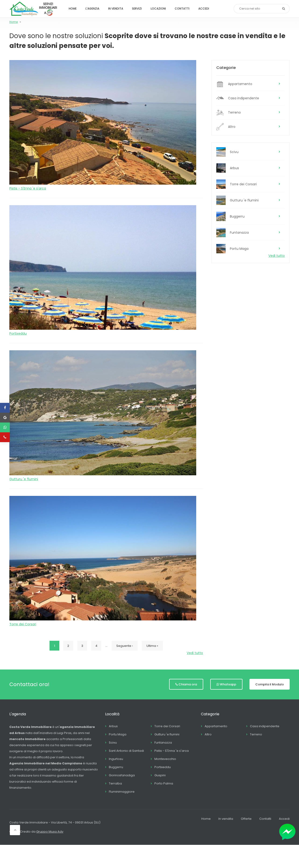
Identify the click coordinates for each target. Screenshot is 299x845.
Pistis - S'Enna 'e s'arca (27, 188)
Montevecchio (165, 759)
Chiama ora (187, 684)
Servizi (137, 9)
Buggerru (237, 216)
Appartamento (240, 84)
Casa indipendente (243, 98)
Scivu (234, 152)
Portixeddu (18, 333)
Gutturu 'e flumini (23, 479)
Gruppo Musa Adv (49, 831)
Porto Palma (163, 783)
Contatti (182, 9)
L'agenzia (92, 9)
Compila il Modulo (269, 684)
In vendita (115, 9)
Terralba (115, 783)
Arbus (234, 168)
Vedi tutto (195, 653)
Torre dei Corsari (22, 624)
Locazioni (158, 9)
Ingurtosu (116, 759)
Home (73, 9)
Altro (231, 126)
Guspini (160, 775)
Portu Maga (239, 248)
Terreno (234, 112)
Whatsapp (228, 684)
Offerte (246, 818)
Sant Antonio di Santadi (126, 750)
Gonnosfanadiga (122, 775)
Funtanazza (239, 232)
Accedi (203, 9)
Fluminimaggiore (122, 791)
